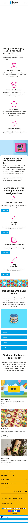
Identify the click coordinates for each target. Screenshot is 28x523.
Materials (4, 332)
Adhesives (4, 337)
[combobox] (14, 517)
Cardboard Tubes (7, 475)
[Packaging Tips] (14, 418)
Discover (4, 435)
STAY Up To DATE (7, 496)
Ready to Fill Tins (8, 471)
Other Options (5, 347)
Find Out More (4, 406)
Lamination (4, 342)
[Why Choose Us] (14, 389)
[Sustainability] (14, 447)
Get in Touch (6, 487)
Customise (5, 479)
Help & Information (8, 483)
